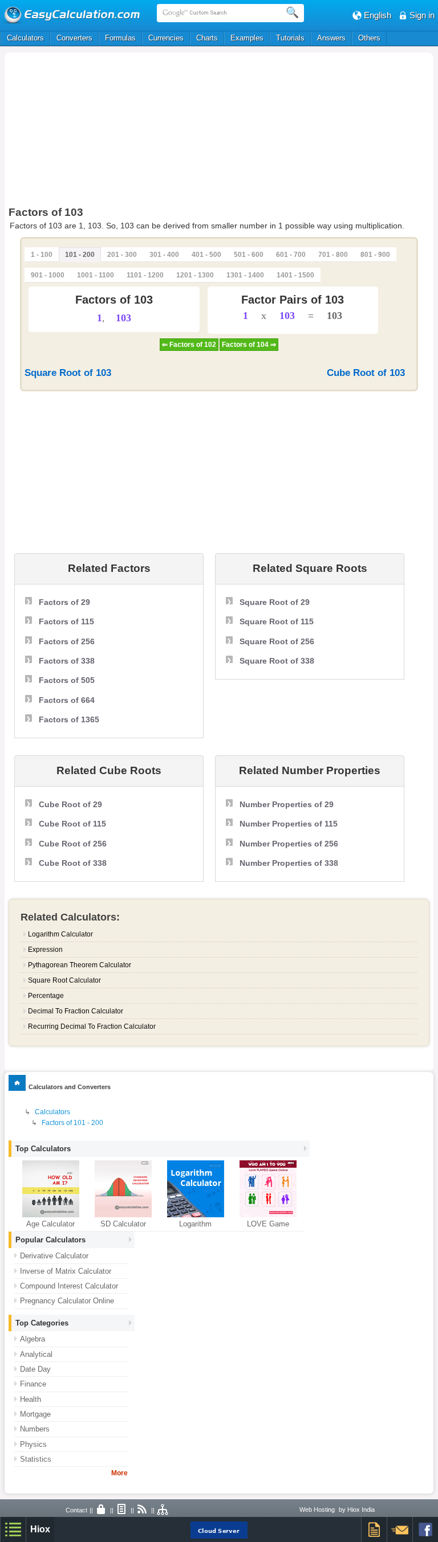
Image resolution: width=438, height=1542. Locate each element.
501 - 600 (248, 255)
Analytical (36, 1354)
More (119, 1473)
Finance (33, 1384)
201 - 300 (122, 255)
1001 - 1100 (95, 275)
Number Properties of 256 (289, 843)
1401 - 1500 (295, 275)
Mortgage (35, 1414)
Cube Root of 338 (73, 863)
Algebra (32, 1339)
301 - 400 (164, 255)
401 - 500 (206, 255)
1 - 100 (41, 255)
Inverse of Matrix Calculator (65, 1271)
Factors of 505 (67, 680)
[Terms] (122, 1510)
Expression (45, 950)
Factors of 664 (67, 700)
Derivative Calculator (54, 1255)
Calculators (25, 38)
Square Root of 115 (277, 621)
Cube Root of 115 (72, 823)
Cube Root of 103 (366, 372)
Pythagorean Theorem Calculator (79, 965)
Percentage (46, 996)
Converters (74, 38)
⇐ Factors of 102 (189, 345)
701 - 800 (333, 255)
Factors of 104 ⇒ (249, 345)
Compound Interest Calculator (69, 1286)
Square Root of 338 (277, 660)
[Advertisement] (132, 132)
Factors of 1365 (69, 719)
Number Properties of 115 (289, 823)
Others (369, 38)
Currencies (166, 38)
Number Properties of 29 (287, 804)
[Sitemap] (163, 1510)
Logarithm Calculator (60, 934)
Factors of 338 (67, 660)
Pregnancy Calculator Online (67, 1300)
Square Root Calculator (64, 980)
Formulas (120, 38)
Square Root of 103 (68, 372)
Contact (76, 1510)
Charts (207, 38)
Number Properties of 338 (289, 863)
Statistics (35, 1459)
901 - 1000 (47, 275)
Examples (246, 38)
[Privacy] (101, 1510)
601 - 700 (291, 255)
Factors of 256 (67, 641)
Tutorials (290, 38)
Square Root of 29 (275, 602)
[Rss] (142, 1510)
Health (30, 1399)
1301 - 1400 (245, 275)
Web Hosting (317, 1509)
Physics (33, 1444)
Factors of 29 (64, 602)
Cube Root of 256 (73, 843)
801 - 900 (375, 255)
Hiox (40, 1529)
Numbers (35, 1429)
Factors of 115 (66, 621)
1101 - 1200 (145, 275)
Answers (331, 38)
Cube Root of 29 (70, 804)
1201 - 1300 (195, 275)
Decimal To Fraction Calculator (75, 1011)
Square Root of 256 (277, 641)
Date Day (35, 1369)
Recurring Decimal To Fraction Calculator (92, 1026)
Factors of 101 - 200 (72, 1123)
